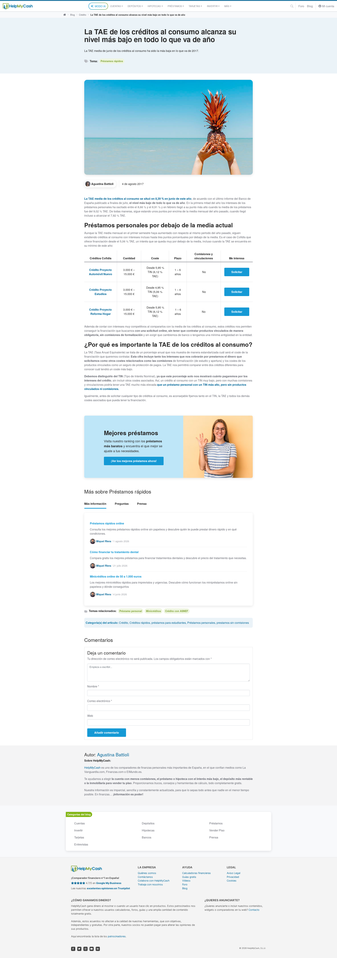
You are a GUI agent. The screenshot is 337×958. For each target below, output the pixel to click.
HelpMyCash (92, 767)
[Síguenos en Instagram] (85, 949)
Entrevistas (81, 844)
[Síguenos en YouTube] (92, 949)
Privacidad (233, 876)
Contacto (254, 909)
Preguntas (122, 504)
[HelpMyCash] (18, 6)
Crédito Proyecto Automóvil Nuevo (100, 272)
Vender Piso (216, 830)
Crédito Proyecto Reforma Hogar (100, 311)
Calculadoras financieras (196, 873)
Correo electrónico (99, 701)
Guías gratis (189, 876)
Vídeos (186, 880)
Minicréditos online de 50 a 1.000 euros (115, 576)
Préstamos (216, 823)
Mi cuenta (327, 6)
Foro (301, 6)
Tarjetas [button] (194, 6)
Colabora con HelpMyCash (154, 880)
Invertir (78, 830)
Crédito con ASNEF (176, 611)
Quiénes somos (147, 873)
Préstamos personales (201, 623)
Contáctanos (145, 876)
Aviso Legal (233, 873)
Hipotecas (148, 830)
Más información (95, 504)
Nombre (93, 686)
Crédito (82, 14)
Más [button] (226, 6)
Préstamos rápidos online (107, 523)
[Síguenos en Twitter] (79, 949)
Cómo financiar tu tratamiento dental (114, 552)
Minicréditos (153, 611)
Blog (310, 6)
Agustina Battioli (113, 754)
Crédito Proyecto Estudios (100, 292)
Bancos (146, 837)
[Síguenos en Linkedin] (98, 949)
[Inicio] (64, 15)
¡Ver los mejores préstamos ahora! (134, 461)
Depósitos (148, 823)
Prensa (142, 504)
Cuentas (79, 823)
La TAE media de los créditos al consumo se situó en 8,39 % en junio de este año (137, 199)
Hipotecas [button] (154, 6)
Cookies (231, 880)
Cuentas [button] (115, 6)
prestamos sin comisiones (233, 623)
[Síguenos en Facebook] (73, 949)
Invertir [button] (212, 6)
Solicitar (236, 272)
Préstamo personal (130, 611)
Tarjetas (79, 837)
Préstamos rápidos (112, 61)
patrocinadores (117, 936)
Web (90, 716)
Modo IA (100, 6)
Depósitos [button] (134, 6)
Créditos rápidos (140, 623)
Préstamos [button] (175, 6)
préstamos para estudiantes (168, 623)
